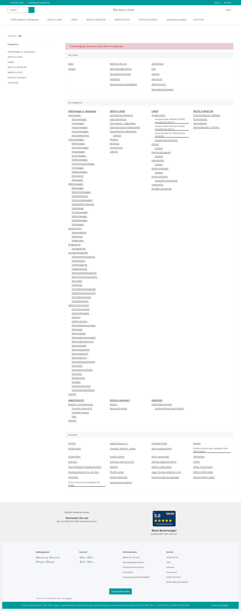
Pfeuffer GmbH (117, 472)
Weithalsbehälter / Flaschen (206, 127)
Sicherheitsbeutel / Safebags (206, 115)
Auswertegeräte (79, 232)
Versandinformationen (120, 74)
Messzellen (77, 281)
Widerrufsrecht (159, 84)
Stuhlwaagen (78, 224)
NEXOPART (73, 477)
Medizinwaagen (75, 184)
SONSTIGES (13, 82)
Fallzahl (155, 144)
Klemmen (76, 317)
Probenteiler (157, 184)
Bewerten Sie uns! (118, 63)
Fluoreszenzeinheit (80, 309)
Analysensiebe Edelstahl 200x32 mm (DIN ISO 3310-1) (170, 120)
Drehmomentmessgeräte (83, 256)
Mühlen (113, 404)
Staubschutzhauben (81, 386)
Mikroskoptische (79, 357)
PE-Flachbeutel (200, 119)
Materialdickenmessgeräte (84, 272)
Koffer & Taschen (79, 321)
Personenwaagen (80, 212)
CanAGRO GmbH (159, 443)
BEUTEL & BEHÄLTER (17, 67)
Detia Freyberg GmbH (162, 448)
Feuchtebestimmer (80, 135)
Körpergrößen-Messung (83, 204)
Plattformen (77, 236)
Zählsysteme (77, 175)
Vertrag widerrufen (120, 591)
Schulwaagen (78, 123)
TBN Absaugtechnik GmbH (164, 461)
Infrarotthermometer (81, 297)
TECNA (196, 461)
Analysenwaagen (79, 127)
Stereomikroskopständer (83, 390)
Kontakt (227, 2)
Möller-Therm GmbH (203, 467)
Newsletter (115, 79)
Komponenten (75, 228)
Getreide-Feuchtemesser (121, 115)
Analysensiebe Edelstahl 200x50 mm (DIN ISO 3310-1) (170, 127)
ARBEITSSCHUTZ (15, 72)
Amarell (197, 443)
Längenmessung (79, 268)
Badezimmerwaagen (81, 192)
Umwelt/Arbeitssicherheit (84, 293)
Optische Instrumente (78, 305)
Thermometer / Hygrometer (123, 123)
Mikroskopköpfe (79, 345)
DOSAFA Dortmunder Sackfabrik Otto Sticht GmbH (210, 450)
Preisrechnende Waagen (83, 163)
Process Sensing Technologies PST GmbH (84, 484)
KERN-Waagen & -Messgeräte (21, 51)
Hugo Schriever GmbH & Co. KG (166, 472)
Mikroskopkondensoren (83, 341)
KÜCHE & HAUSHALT (17, 77)
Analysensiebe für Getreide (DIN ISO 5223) (170, 134)
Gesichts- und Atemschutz (80, 404)
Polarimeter (77, 365)
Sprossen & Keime (118, 408)
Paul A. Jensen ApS (160, 456)
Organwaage (78, 208)
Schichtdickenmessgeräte (84, 289)
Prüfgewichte (74, 244)
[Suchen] (31, 10)
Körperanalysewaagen (82, 200)
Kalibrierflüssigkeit (80, 313)
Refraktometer (78, 377)
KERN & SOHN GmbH (203, 472)
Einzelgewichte (79, 248)
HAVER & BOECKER (118, 477)
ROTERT (72, 443)
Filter (74, 416)
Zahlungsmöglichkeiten (121, 68)
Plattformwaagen (80, 159)
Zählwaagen (77, 179)
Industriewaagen (76, 139)
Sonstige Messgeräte (78, 252)
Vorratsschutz (116, 147)
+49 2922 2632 (16, 2)
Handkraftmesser (80, 196)
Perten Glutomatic (160, 168)
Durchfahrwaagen (80, 147)
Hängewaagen (78, 151)
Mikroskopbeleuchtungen (84, 325)
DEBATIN (114, 467)
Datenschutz (157, 63)
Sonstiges (76, 382)
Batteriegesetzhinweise (162, 89)
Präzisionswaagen (80, 131)
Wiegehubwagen (79, 171)
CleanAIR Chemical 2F (82, 408)
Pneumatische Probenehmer (123, 131)
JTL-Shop (224, 605)
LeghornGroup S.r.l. (119, 443)
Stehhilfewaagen (79, 220)
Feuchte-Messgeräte (161, 152)
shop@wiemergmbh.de (39, 2)
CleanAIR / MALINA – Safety (122, 448)
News (217, 2)
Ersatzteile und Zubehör (166, 180)
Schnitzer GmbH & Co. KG (122, 461)
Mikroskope (77, 329)
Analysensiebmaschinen (166, 140)
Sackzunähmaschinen (162, 404)
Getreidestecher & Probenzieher (125, 127)
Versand (69, 598)
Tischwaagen (78, 167)
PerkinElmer (199, 456)
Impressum (157, 79)
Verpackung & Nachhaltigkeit (123, 84)
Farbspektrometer (80, 301)
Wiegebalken (78, 240)
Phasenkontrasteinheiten (83, 361)
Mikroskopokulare (80, 353)
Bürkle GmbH (74, 448)
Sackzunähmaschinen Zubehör (169, 408)
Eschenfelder (74, 456)
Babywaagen (78, 188)
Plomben (114, 139)
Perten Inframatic (160, 176)
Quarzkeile (77, 373)
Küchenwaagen (79, 155)
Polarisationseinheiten (82, 369)
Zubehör (72, 394)
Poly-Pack (72, 461)
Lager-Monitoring (118, 119)
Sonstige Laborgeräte (161, 188)
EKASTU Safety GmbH (162, 467)
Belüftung (114, 143)
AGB (154, 68)
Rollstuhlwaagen (79, 216)
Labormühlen (158, 160)
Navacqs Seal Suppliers (121, 482)
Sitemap (155, 74)
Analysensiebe (158, 115)
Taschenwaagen (79, 119)
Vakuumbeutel (200, 123)
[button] (216, 10)
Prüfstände (77, 285)
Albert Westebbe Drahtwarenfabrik (84, 467)
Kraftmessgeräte (79, 264)
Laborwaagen (74, 115)
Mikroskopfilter (79, 333)
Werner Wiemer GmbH (204, 477)
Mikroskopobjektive (81, 349)
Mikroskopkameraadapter (84, 337)
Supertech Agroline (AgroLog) (165, 477)
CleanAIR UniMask (80, 412)
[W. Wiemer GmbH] (123, 10)
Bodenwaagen (78, 143)
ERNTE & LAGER (15, 57)
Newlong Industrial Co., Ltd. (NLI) (83, 472)
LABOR (11, 62)
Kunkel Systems (117, 456)
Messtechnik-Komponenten (84, 276)
